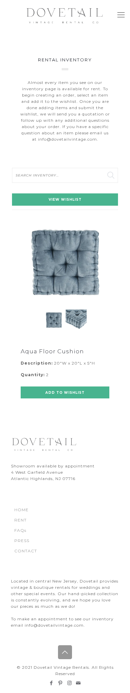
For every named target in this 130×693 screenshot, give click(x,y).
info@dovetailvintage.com (67, 139)
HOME (21, 509)
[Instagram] (69, 683)
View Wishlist (65, 199)
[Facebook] (51, 683)
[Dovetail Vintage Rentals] (65, 15)
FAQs (20, 530)
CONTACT (25, 550)
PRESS (21, 540)
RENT (20, 520)
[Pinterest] (60, 683)
